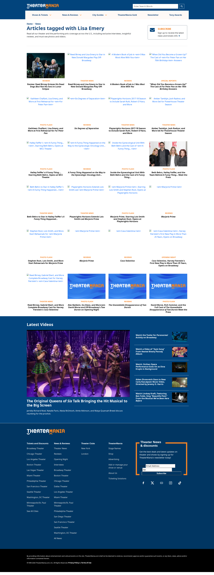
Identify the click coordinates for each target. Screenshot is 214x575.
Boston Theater (34, 464)
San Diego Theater (62, 516)
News (38, 23)
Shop (110, 453)
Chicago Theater (34, 453)
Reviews (46, 81)
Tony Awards (175, 15)
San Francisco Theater (37, 486)
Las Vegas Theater (35, 470)
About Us (112, 473)
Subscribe (161, 473)
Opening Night (169, 257)
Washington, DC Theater (38, 497)
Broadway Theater (35, 448)
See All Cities (32, 511)
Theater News (87, 81)
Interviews (59, 464)
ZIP (140, 469)
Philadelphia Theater (36, 481)
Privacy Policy (73, 563)
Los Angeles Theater (36, 459)
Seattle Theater (34, 492)
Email (142, 466)
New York (85, 448)
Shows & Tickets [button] (40, 15)
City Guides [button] (98, 15)
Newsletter (153, 15)
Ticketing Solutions (117, 478)
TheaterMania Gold (127, 15)
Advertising (113, 459)
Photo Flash (46, 125)
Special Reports (168, 81)
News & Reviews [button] (70, 15)
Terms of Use (86, 563)
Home (30, 23)
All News (58, 538)
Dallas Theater (60, 486)
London (84, 453)
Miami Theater (33, 475)
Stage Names (114, 448)
